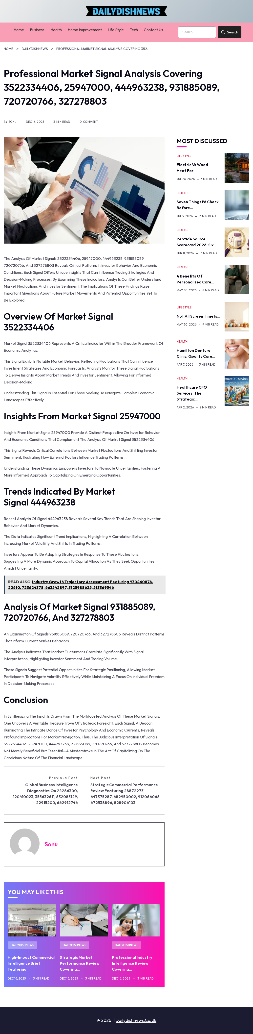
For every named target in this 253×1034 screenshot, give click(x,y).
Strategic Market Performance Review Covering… (79, 963)
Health (182, 193)
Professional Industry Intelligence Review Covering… (132, 963)
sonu (13, 122)
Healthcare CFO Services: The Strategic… (192, 393)
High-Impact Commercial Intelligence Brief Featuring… (31, 963)
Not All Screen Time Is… (198, 316)
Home (8, 49)
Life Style (184, 156)
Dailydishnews (35, 49)
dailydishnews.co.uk (136, 1020)
